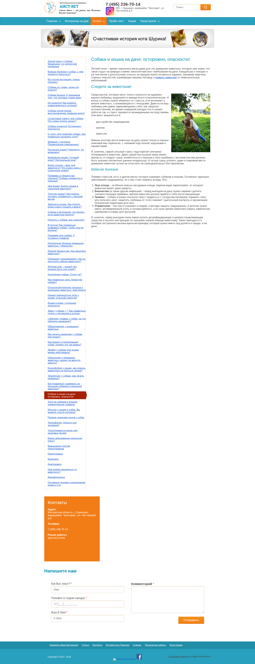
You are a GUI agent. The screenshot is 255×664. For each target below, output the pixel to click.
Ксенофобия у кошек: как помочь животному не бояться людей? (66, 369)
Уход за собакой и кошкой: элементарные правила (63, 403)
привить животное (166, 77)
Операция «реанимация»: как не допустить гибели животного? (66, 260)
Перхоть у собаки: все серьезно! (66, 219)
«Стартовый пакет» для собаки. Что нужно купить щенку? (66, 119)
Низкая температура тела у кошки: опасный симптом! (63, 296)
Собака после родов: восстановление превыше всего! (66, 112)
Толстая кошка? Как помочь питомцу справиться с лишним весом (65, 196)
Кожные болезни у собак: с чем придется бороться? (65, 73)
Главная (51, 21)
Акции (132, 21)
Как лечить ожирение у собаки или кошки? (65, 335)
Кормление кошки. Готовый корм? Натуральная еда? (63, 158)
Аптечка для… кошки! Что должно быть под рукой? (62, 268)
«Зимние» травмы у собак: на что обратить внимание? (67, 320)
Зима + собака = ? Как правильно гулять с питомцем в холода (67, 312)
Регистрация (175, 645)
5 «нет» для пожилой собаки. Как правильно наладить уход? (67, 135)
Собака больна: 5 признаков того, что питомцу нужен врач (64, 96)
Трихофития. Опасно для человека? (62, 424)
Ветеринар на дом (76, 21)
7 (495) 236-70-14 (123, 4)
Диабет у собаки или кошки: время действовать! (63, 351)
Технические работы (155, 645)
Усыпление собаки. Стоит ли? (65, 274)
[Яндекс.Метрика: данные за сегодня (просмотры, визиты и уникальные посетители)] (124, 659)
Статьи (85, 645)
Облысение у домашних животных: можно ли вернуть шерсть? (64, 360)
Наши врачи (148, 21)
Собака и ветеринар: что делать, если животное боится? (66, 213)
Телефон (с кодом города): (69, 598)
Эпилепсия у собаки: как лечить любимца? (66, 377)
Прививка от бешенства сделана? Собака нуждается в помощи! (65, 178)
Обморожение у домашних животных (63, 327)
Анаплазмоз (54, 464)
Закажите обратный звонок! (63, 645)
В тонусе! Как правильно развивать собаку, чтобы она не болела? (66, 228)
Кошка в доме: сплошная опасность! (62, 304)
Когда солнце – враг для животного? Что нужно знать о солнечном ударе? (65, 168)
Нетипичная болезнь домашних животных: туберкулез (66, 244)
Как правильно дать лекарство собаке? (65, 281)
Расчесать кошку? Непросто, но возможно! (66, 151)
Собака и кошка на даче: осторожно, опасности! (62, 395)
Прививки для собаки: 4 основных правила (61, 236)
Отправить (191, 620)
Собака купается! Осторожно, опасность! (65, 127)
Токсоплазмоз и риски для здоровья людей (63, 431)
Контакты (97, 645)
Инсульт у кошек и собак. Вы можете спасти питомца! (64, 411)
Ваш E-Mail (59, 612)
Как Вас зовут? (61, 583)
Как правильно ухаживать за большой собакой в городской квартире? (65, 386)
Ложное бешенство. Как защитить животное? (67, 252)
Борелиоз (53, 459)
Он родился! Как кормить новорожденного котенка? (62, 104)
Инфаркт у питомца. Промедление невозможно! (63, 143)
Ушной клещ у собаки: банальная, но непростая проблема (62, 64)
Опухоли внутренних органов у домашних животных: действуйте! (67, 288)
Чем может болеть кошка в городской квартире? (63, 187)
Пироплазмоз (55, 453)
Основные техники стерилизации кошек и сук (66, 483)
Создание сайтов (178, 656)
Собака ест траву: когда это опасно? (63, 88)
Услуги (97, 21)
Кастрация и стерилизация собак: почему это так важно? (64, 343)
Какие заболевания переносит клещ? (65, 439)
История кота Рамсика (117, 645)
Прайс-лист (116, 21)
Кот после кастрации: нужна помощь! (64, 80)
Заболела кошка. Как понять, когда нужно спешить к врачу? (65, 205)
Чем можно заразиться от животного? (62, 470)
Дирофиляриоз (56, 477)
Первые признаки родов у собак (66, 417)
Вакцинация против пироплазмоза (59, 447)
